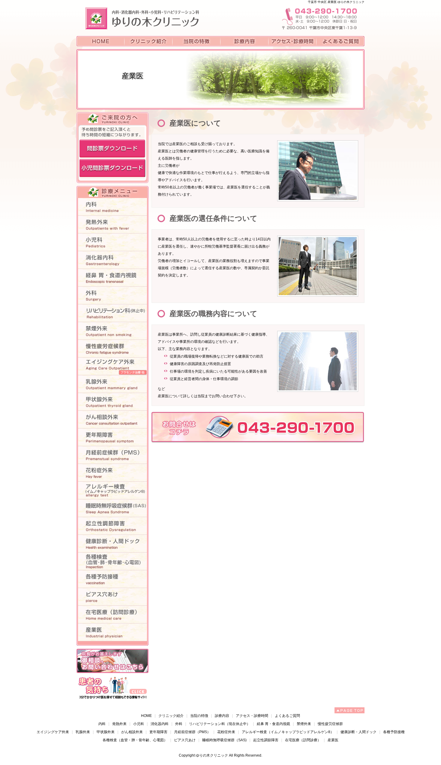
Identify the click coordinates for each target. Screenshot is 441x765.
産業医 (333, 740)
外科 (178, 724)
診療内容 (222, 716)
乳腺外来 (83, 732)
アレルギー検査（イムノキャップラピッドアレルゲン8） (288, 732)
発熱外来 (119, 724)
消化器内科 (160, 724)
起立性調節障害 (265, 740)
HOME (146, 716)
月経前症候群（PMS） (192, 732)
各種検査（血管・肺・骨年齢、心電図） (135, 740)
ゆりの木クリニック (212, 755)
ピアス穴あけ (185, 740)
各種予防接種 (394, 732)
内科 (102, 724)
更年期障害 (158, 732)
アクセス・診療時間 (252, 716)
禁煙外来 (304, 724)
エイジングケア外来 (53, 732)
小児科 (138, 724)
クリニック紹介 (171, 716)
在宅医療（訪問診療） (303, 740)
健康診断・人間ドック (358, 732)
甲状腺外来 (106, 732)
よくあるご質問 (287, 716)
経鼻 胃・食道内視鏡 (273, 724)
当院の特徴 (199, 716)
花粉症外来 (226, 732)
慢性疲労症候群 (330, 724)
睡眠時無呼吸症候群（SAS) (224, 740)
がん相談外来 (132, 732)
